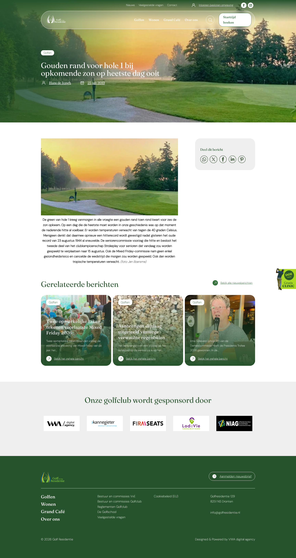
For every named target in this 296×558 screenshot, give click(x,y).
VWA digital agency (242, 539)
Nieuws (130, 5)
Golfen (48, 53)
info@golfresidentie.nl (225, 512)
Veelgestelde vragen (151, 5)
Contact (172, 5)
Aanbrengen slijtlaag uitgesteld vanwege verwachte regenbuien (141, 331)
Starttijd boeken (229, 19)
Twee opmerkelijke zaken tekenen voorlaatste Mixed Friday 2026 (74, 327)
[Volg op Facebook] (243, 5)
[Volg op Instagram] (250, 5)
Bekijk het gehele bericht (69, 358)
